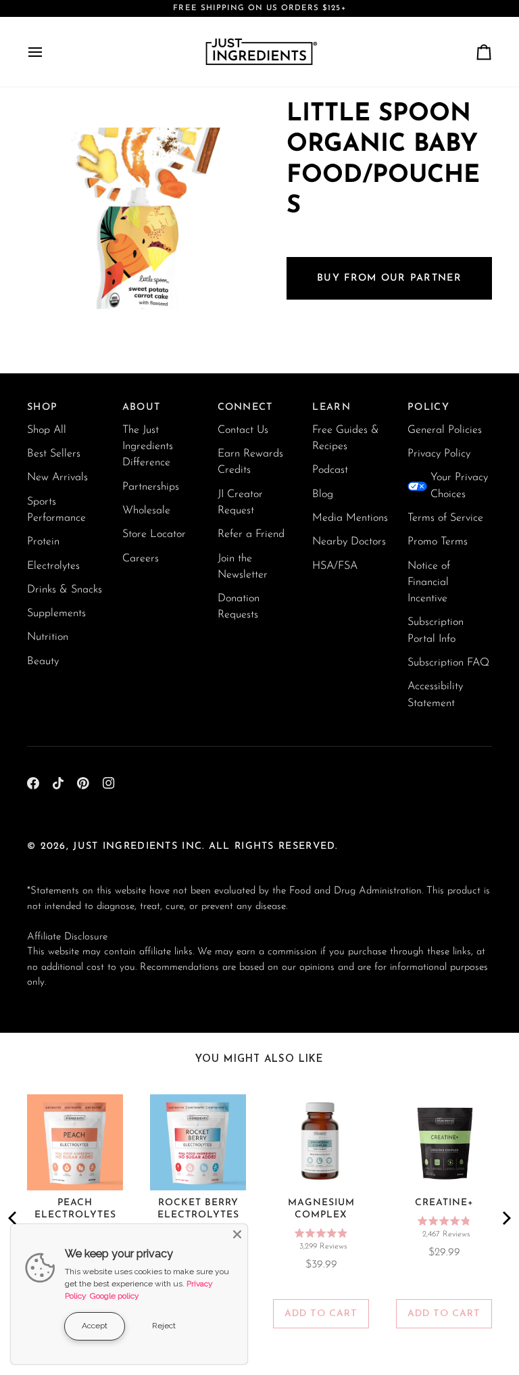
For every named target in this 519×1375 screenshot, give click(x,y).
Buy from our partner (389, 278)
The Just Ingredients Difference (147, 447)
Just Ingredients (125, 846)
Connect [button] (245, 407)
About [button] (141, 407)
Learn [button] (331, 407)
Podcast (330, 470)
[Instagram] (109, 783)
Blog (322, 494)
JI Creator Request (240, 502)
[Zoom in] (52, 307)
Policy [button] (428, 407)
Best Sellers (53, 453)
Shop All (46, 430)
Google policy (114, 1296)
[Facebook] (33, 783)
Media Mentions (350, 518)
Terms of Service (445, 518)
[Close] (237, 1234)
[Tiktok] (58, 783)
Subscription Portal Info (435, 630)
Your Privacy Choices (459, 485)
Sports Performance (56, 509)
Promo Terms (437, 541)
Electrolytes (53, 566)
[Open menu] (47, 52)
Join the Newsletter (243, 566)
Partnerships (150, 487)
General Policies (444, 430)
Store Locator (154, 534)
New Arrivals (57, 477)
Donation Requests (239, 606)
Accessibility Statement (435, 694)
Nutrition (47, 637)
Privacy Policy (438, 453)
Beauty (43, 661)
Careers (140, 558)
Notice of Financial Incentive (428, 583)
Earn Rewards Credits (250, 461)
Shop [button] (42, 407)
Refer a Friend (251, 534)
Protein (43, 541)
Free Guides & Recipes (345, 438)
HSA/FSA (334, 566)
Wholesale (146, 510)
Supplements (56, 613)
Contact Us (243, 430)
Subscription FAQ (448, 662)
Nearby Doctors (349, 541)
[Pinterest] (83, 783)
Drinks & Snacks (64, 589)
